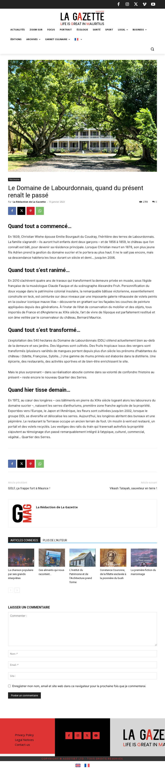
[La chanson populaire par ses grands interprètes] (21, 558)
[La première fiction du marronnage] (144, 558)
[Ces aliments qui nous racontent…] (52, 558)
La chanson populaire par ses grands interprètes (20, 574)
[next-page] (17, 590)
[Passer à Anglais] (77, 765)
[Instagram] (127, 4)
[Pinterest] (31, 211)
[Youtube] (153, 4)
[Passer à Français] (87, 765)
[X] (136, 4)
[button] (152, 49)
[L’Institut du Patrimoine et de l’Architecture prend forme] (82, 558)
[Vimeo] (144, 4)
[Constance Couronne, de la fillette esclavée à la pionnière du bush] (113, 558)
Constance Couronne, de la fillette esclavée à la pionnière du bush (113, 574)
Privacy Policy (24, 735)
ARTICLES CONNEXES (24, 540)
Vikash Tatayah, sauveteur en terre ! (133, 488)
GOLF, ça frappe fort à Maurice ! (29, 488)
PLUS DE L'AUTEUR (55, 540)
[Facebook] (118, 4)
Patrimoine (14, 179)
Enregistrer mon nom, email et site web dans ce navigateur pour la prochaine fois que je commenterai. (79, 686)
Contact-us (22, 745)
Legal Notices (24, 740)
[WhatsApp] (40, 211)
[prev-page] (10, 590)
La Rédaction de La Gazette (29, 201)
